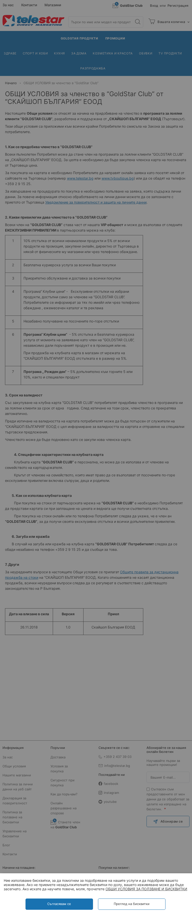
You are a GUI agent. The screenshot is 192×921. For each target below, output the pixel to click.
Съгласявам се (59, 904)
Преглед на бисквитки (132, 904)
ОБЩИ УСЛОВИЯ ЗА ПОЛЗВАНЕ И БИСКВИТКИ (146, 889)
